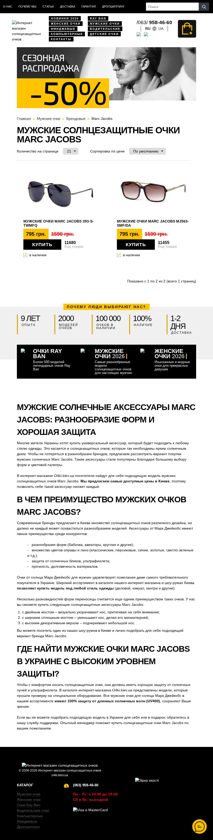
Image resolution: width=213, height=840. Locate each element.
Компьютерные (67, 34)
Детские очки (104, 34)
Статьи (48, 6)
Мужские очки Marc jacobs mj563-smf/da (153, 223)
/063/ (154, 22)
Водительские (105, 28)
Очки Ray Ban (28, 805)
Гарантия (88, 6)
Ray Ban (98, 18)
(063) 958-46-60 (85, 785)
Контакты (61, 39)
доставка (67, 6)
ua (160, 28)
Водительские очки (33, 810)
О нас (7, 6)
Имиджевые (63, 28)
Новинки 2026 (65, 18)
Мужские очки (105, 23)
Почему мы (27, 6)
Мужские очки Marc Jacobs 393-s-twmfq (58, 223)
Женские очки (66, 23)
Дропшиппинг (113, 6)
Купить (42, 244)
